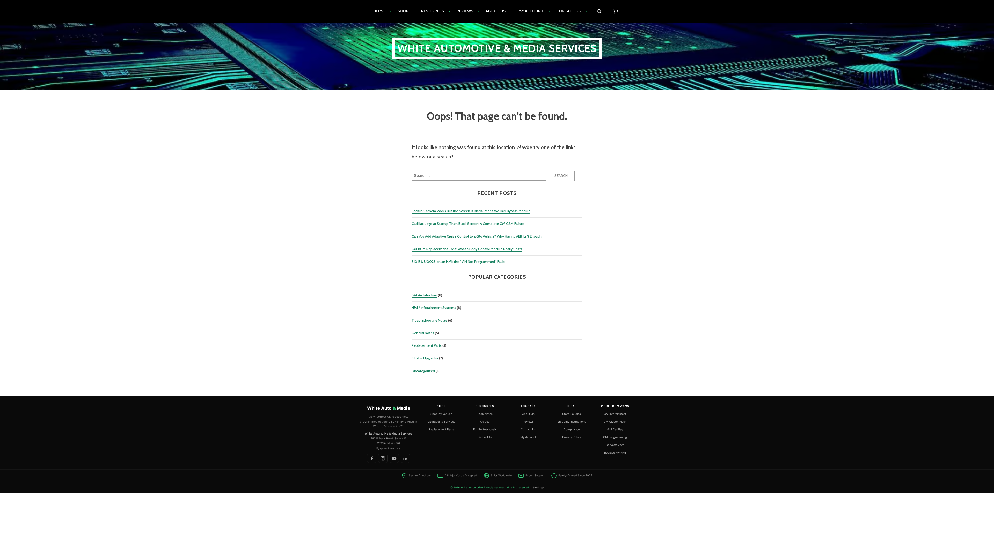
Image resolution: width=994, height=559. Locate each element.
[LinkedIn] (405, 458)
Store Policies (571, 414)
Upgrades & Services (441, 421)
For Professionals (485, 429)
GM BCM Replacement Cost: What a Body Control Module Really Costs (467, 249)
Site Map (538, 487)
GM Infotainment (615, 414)
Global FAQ (485, 437)
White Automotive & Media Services (497, 48)
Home (379, 11)
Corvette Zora (615, 445)
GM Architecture (424, 295)
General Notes (423, 332)
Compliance (572, 429)
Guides (484, 421)
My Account (531, 11)
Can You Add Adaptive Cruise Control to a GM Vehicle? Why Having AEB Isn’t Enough (477, 236)
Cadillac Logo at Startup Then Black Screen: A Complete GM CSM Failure (468, 223)
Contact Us (568, 11)
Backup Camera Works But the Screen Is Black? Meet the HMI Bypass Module (471, 211)
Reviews (465, 11)
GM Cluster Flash (615, 421)
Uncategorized (423, 371)
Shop (403, 11)
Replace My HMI (615, 452)
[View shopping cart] (615, 11)
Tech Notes (485, 414)
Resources (432, 11)
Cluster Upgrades (425, 358)
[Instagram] (383, 458)
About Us (496, 11)
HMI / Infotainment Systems (434, 307)
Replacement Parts (427, 345)
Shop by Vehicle (441, 414)
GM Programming (615, 437)
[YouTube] (394, 458)
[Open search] (602, 11)
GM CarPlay (615, 429)
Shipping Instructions (571, 421)
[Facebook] (371, 458)
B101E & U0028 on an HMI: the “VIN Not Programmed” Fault (458, 261)
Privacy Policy (571, 437)
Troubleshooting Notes (429, 320)
